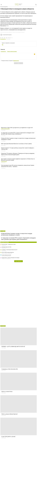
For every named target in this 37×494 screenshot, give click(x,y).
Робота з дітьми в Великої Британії (9, 414)
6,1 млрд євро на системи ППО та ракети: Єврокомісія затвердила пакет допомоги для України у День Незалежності (17, 133)
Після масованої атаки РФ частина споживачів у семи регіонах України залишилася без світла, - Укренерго (17, 166)
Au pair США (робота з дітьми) (8, 436)
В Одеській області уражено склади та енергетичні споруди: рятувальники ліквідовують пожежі (18, 139)
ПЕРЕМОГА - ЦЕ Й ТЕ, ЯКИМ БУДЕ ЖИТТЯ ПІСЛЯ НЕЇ (13, 346)
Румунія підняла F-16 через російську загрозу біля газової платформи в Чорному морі (17, 148)
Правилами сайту (16, 60)
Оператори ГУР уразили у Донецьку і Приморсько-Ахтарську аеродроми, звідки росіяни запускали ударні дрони (17, 154)
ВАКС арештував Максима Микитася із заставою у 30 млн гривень (16, 143)
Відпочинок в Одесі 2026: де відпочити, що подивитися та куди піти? (17, 127)
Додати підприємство (18, 261)
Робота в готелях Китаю (6, 391)
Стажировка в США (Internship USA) (9, 369)
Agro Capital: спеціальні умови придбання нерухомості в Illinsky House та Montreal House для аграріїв (18, 159)
